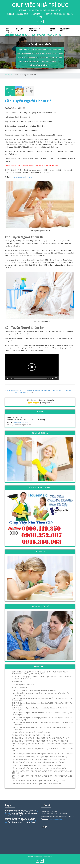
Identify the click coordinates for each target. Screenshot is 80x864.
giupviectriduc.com (21, 422)
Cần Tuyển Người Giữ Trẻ (23, 392)
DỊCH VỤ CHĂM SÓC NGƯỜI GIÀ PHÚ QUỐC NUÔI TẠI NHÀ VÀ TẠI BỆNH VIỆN (40, 741)
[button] (32, 367)
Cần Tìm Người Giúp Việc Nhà (23, 684)
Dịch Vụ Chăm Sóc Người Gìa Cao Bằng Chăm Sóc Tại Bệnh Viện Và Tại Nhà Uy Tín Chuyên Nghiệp (42, 704)
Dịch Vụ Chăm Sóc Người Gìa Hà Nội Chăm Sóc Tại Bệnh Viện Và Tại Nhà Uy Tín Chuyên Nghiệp (41, 728)
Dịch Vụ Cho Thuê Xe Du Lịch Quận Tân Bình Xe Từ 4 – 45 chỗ (34, 690)
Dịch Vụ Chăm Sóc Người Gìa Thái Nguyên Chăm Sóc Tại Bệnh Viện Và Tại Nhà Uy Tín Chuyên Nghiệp (42, 719)
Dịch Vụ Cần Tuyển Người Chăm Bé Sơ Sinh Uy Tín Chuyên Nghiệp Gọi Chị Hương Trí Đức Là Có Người (38, 390)
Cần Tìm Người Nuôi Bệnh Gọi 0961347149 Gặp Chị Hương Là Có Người (38, 759)
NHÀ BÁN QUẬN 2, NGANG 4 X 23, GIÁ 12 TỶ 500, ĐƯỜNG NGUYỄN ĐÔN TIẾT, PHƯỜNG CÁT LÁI (40, 694)
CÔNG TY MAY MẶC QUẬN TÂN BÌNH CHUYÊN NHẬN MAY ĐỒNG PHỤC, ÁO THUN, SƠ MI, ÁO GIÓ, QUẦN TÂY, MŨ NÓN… (40, 673)
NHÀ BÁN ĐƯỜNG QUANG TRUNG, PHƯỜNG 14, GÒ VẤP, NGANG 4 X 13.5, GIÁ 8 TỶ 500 (42, 750)
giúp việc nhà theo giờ (27, 818)
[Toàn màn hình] (56, 378)
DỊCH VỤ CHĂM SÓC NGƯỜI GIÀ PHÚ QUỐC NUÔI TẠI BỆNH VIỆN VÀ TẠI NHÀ (40, 738)
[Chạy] (7, 378)
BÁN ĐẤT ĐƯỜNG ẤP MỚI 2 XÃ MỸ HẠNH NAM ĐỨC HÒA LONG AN (36, 784)
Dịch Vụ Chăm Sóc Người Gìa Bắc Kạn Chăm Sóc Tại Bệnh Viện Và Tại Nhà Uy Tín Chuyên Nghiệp (41, 709)
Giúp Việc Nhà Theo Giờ (34, 29)
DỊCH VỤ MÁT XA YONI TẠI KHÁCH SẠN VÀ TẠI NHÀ (31, 732)
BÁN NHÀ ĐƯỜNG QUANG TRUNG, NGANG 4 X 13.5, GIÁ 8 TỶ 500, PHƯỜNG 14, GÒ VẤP (42, 745)
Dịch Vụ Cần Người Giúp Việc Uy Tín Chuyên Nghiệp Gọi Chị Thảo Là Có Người (40, 756)
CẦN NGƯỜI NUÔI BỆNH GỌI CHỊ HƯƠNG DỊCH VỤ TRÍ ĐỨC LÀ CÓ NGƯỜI (39, 768)
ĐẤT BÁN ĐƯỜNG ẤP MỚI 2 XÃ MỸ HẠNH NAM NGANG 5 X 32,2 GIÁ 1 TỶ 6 (39, 781)
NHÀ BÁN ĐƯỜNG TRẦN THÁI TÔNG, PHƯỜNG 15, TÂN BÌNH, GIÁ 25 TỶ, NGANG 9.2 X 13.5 (42, 772)
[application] (32, 367)
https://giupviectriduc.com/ (22, 177)
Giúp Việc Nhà (19, 29)
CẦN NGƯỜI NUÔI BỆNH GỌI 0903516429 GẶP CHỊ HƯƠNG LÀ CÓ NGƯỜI (39, 762)
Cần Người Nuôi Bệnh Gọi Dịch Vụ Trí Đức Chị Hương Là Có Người (36, 765)
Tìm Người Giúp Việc (19, 687)
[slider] (30, 378)
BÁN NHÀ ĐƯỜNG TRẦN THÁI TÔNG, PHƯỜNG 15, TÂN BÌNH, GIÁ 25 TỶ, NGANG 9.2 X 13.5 (42, 777)
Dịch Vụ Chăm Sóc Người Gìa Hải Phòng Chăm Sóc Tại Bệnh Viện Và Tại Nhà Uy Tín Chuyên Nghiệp (42, 723)
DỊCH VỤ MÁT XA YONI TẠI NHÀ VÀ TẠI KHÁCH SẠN (31, 735)
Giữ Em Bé (53, 29)
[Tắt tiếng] (53, 378)
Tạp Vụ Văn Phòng (10, 33)
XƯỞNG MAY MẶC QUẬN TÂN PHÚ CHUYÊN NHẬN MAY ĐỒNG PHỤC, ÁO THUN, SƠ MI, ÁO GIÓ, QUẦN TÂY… (41, 678)
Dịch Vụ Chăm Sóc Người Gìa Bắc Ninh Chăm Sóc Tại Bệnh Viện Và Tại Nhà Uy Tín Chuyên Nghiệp (42, 714)
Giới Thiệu (8, 29)
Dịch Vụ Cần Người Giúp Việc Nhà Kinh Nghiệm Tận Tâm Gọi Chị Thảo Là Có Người (42, 754)
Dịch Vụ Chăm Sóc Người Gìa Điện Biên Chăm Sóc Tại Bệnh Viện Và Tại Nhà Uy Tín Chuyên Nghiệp (42, 699)
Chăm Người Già (65, 29)
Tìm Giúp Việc (17, 682)
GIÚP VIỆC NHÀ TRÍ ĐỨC (40, 5)
